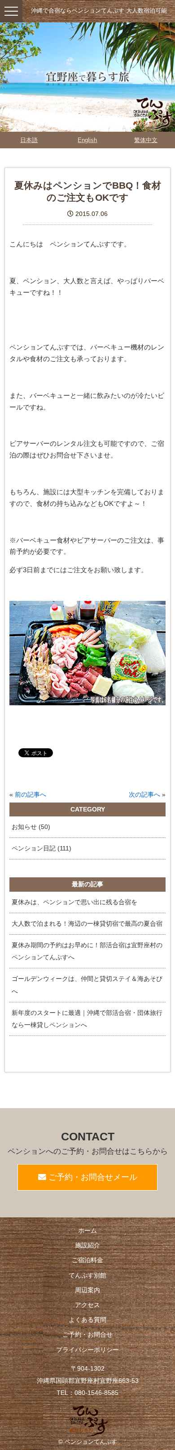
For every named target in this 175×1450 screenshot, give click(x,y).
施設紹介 (87, 1245)
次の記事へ (144, 794)
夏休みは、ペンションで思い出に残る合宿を (74, 902)
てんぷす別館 (87, 1275)
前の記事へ (30, 794)
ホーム (87, 1230)
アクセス (87, 1304)
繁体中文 (146, 140)
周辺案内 (87, 1290)
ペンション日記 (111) (41, 848)
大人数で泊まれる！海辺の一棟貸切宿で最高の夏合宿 (87, 923)
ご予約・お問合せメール (91, 1177)
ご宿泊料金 (87, 1260)
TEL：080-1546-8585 (87, 1392)
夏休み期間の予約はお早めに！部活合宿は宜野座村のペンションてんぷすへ (87, 951)
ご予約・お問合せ (87, 1334)
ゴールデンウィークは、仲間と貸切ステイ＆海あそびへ (87, 984)
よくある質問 (87, 1319)
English (87, 140)
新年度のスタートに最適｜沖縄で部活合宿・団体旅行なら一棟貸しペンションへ (87, 1018)
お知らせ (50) (31, 826)
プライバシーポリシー (87, 1349)
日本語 (29, 140)
